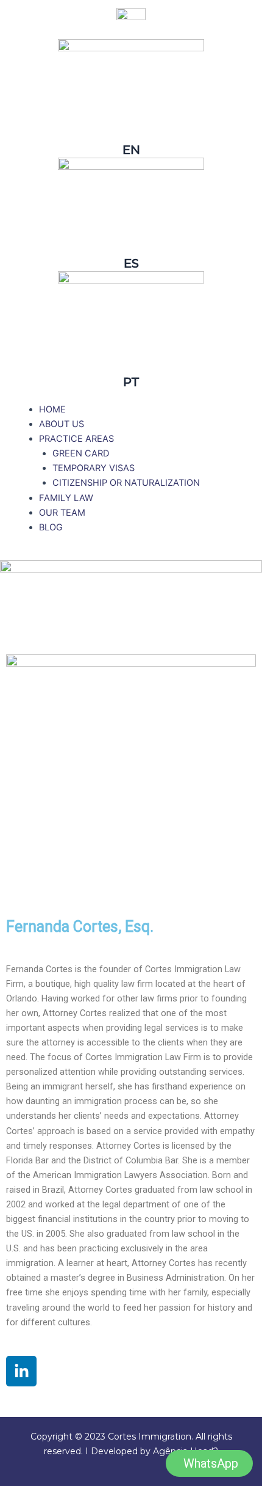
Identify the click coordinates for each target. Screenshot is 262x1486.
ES (131, 263)
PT (131, 382)
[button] (76, 438)
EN (131, 149)
